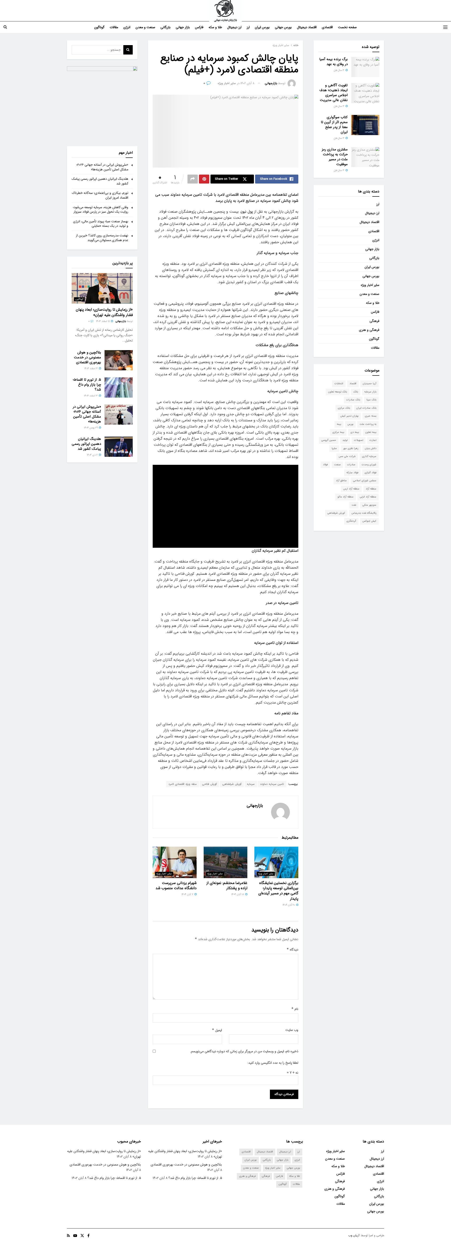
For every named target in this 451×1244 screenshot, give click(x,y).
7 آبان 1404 (187, 894)
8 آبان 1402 (247, 83)
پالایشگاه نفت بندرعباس (363, 513)
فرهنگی (374, 321)
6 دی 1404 (92, 455)
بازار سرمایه (370, 392)
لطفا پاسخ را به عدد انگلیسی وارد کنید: (272, 1062)
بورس (350, 424)
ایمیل (217, 1030)
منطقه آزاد (371, 489)
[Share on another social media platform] (192, 179)
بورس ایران (262, 27)
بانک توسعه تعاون (337, 392)
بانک (355, 392)
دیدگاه (292, 949)
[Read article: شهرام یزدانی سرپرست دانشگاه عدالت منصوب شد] (175, 862)
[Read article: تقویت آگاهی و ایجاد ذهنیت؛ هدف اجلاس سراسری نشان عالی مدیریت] (365, 93)
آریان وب (353, 1235)
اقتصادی (327, 27)
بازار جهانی (183, 27)
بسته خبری (370, 416)
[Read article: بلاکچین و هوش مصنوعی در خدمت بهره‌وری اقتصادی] (119, 360)
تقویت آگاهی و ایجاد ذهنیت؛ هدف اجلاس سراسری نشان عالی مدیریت (333, 92)
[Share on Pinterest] (204, 179)
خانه (295, 45)
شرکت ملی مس (347, 456)
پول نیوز (247, 212)
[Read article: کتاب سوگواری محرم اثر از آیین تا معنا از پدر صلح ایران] (365, 125)
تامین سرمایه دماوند (272, 784)
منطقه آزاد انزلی (368, 497)
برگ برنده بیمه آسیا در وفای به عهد (333, 61)
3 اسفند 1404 (91, 396)
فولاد (325, 465)
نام (294, 1009)
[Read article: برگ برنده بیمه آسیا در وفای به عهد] (365, 67)
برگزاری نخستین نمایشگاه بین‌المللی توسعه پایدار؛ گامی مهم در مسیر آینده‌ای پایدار (278, 891)
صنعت (337, 465)
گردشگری (351, 521)
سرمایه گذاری (369, 456)
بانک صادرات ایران (366, 408)
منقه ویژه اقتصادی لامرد (182, 784)
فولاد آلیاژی (370, 473)
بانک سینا (371, 400)
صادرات (351, 465)
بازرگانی (165, 27)
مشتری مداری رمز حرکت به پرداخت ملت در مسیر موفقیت (335, 157)
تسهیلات (358, 440)
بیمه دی (354, 432)
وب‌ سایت (291, 1030)
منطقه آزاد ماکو (346, 497)
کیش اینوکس (369, 521)
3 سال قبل (339, 70)
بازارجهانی (271, 83)
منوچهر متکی (369, 505)
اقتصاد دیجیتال (307, 27)
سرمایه (251, 784)
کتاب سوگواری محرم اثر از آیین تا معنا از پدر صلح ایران (334, 124)
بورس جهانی (283, 27)
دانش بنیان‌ (370, 448)
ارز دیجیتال (234, 27)
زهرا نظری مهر (350, 448)
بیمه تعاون (370, 432)
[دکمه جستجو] (5, 27)
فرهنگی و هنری (369, 330)
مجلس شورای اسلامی (364, 481)
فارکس (199, 27)
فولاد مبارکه (352, 473)
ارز (248, 27)
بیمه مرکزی (338, 432)
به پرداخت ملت (368, 424)
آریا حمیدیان (369, 384)
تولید (345, 440)
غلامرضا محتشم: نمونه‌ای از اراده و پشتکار (226, 885)
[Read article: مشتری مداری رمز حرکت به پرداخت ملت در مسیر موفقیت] (365, 157)
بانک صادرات (353, 400)
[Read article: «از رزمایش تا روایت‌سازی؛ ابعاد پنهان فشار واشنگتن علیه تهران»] (102, 288)
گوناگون (99, 27)
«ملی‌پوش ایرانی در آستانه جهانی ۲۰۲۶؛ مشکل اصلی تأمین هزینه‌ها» (102, 167)
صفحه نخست (347, 27)
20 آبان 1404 (289, 905)
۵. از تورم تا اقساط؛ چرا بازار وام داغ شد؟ (87, 384)
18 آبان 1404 (238, 894)
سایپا (334, 448)
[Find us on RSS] (68, 1236)
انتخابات (338, 384)
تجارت (372, 440)
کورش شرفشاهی (231, 784)
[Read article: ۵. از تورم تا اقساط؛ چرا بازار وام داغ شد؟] (119, 387)
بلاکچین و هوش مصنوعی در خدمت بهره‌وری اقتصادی (87, 357)
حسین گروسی (328, 440)
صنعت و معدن (145, 27)
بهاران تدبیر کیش (349, 416)
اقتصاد (353, 384)
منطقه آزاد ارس (351, 489)
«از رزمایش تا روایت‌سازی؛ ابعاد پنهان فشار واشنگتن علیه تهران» (104, 312)
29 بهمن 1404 (91, 428)
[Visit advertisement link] (102, 101)
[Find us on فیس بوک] (88, 1236)
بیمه (339, 424)
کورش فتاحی (209, 784)
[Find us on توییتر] (82, 1236)
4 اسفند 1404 (91, 369)
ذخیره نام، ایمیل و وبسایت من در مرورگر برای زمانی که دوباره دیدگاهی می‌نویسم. (244, 1051)
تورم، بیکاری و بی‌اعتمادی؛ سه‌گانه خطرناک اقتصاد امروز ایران (100, 195)
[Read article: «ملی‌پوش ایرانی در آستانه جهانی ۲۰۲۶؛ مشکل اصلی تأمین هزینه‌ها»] (119, 414)
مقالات (114, 27)
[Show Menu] (445, 27)
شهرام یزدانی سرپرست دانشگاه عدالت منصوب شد (176, 885)
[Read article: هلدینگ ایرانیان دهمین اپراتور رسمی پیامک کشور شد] (119, 447)
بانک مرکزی (344, 408)
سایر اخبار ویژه (280, 45)
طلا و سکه (215, 27)
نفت (354, 505)
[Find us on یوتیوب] (75, 1236)
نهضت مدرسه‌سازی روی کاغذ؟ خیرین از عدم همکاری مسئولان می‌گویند (102, 238)
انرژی (126, 27)
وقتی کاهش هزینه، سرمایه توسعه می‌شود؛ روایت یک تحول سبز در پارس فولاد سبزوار (100, 210)
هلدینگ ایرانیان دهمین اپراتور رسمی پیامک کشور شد (100, 181)
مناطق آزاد (341, 481)
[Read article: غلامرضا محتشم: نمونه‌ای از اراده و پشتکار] (226, 862)
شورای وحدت (369, 465)
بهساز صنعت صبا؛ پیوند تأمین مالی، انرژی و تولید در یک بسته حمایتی (100, 224)
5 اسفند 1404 (103, 321)
